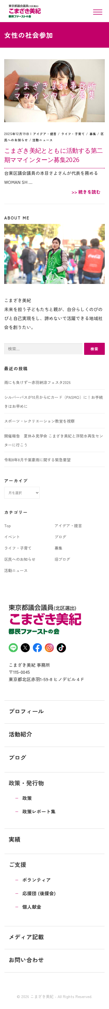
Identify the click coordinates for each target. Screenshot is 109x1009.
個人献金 (31, 906)
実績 (14, 839)
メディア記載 (26, 936)
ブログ (60, 537)
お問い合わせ (26, 959)
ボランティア (36, 879)
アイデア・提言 (45, 133)
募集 (92, 133)
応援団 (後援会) (39, 893)
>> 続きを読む (86, 191)
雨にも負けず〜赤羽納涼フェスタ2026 (37, 382)
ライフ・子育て (73, 133)
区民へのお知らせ (19, 559)
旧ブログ (62, 559)
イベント (12, 537)
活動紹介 (20, 734)
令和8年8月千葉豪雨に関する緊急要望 (37, 459)
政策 (27, 798)
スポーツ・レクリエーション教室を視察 (39, 421)
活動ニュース (42, 140)
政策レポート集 (39, 811)
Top (7, 525)
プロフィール (26, 711)
